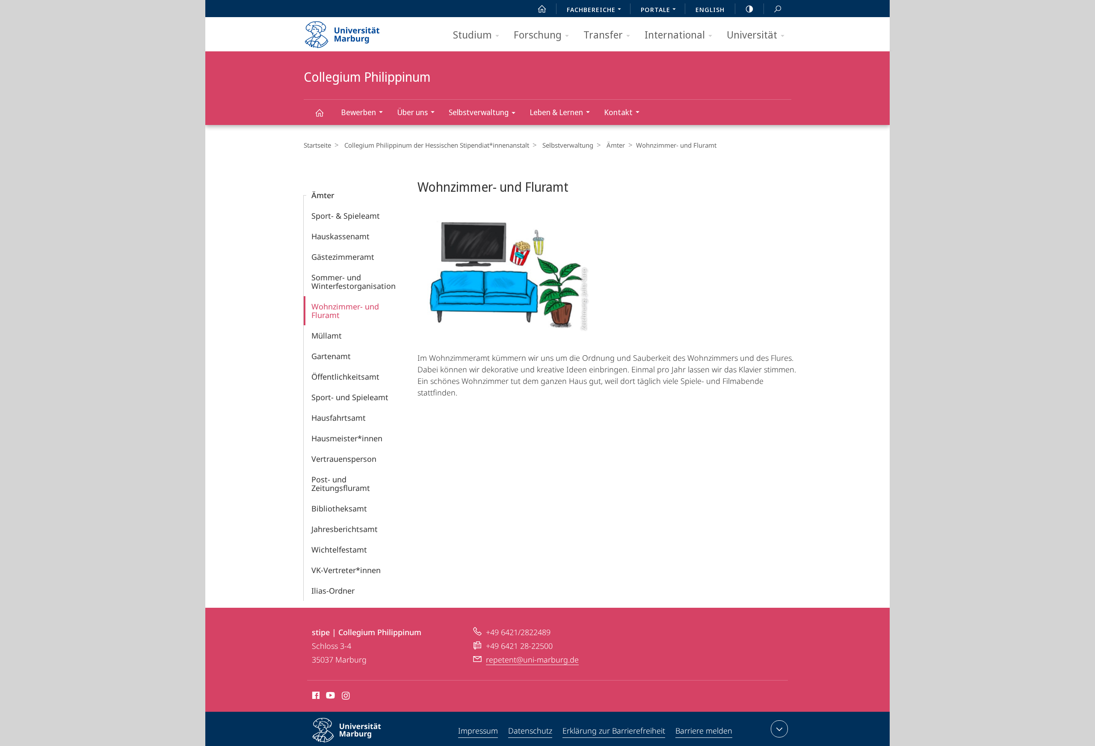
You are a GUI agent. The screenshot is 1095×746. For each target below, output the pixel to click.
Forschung (538, 34)
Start (542, 8)
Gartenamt (331, 356)
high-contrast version (749, 8)
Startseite (317, 145)
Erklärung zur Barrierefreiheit (613, 730)
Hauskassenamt (340, 236)
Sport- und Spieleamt (349, 397)
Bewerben (358, 112)
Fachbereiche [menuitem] (591, 9)
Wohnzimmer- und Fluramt (345, 310)
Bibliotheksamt (339, 508)
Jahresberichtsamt (344, 529)
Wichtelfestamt (339, 549)
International (675, 34)
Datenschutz (530, 730)
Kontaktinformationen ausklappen (779, 728)
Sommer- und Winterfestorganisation (353, 281)
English (710, 9)
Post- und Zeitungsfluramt (340, 483)
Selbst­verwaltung (479, 112)
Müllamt (326, 335)
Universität (752, 34)
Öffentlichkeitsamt (345, 377)
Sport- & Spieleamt (345, 216)
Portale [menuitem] (655, 9)
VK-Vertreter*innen (346, 570)
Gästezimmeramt (342, 257)
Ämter (616, 145)
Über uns (412, 112)
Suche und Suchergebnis (777, 8)
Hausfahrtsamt (338, 418)
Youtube (329, 697)
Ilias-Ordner (333, 591)
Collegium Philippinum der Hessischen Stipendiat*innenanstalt (436, 145)
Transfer (603, 34)
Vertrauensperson (343, 459)
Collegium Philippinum (319, 112)
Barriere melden (703, 730)
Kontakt (618, 112)
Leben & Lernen (556, 112)
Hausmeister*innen (346, 438)
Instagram (346, 697)
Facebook (315, 697)
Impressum (478, 730)
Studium (472, 34)
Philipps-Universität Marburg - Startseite (357, 31)
